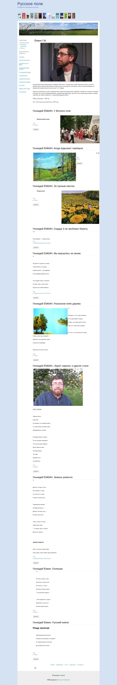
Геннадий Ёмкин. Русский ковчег (51, 622)
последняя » (80, 664)
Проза (78, 159)
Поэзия (36, 125)
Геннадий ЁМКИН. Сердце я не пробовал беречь (60, 228)
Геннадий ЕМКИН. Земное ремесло (53, 477)
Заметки (22, 48)
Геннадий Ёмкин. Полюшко (48, 568)
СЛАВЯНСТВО (23, 75)
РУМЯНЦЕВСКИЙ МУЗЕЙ (24, 68)
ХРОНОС (21, 57)
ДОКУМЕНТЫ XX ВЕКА (24, 64)
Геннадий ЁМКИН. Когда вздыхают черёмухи (58, 148)
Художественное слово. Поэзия (42, 293)
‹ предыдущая (59, 664)
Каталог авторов (24, 42)
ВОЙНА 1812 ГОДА (24, 88)
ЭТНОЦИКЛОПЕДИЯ (25, 72)
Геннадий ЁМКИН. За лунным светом (53, 186)
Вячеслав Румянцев (63, 680)
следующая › (72, 664)
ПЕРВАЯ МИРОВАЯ (24, 82)
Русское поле (30, 3)
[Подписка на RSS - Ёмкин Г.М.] (35, 668)
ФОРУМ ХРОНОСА (24, 60)
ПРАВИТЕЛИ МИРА (24, 79)
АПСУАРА (21, 85)
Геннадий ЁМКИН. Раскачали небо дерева (57, 303)
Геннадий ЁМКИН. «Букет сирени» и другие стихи (60, 365)
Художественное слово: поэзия (42, 243)
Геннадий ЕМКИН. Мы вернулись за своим (57, 253)
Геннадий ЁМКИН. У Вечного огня (51, 111)
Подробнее (36, 129)
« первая (52, 664)
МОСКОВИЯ (22, 92)
